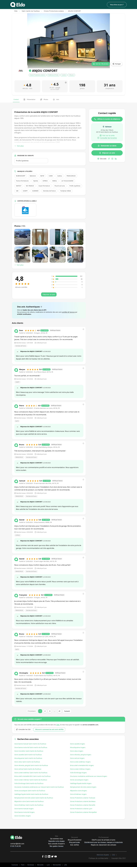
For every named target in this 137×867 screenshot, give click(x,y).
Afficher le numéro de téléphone (108, 119)
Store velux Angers (76, 751)
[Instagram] (112, 159)
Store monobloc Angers (22, 816)
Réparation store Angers (78, 791)
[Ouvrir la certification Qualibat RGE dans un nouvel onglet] (25, 210)
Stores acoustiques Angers (79, 780)
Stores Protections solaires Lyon (81, 809)
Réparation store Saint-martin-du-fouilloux (29, 801)
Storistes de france (20, 346)
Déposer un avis (108, 153)
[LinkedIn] (116, 159)
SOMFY (17, 382)
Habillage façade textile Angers (80, 783)
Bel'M (17, 421)
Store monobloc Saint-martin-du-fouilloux (28, 751)
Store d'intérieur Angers (78, 794)
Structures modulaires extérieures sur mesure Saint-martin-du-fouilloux (39, 787)
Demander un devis (108, 146)
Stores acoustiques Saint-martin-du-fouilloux (29, 791)
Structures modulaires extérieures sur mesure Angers (88, 776)
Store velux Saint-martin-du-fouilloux (27, 762)
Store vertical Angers (77, 758)
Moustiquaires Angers (77, 747)
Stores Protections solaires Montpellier (83, 812)
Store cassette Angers (77, 744)
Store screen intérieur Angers (80, 769)
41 (59, 711)
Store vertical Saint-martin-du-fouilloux (27, 769)
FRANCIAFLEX (19, 457)
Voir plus (20, 146)
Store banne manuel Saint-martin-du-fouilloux (30, 744)
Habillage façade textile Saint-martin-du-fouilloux (31, 794)
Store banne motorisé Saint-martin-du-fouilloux (30, 747)
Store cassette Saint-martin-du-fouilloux (28, 755)
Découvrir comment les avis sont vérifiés (49, 729)
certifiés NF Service (68, 312)
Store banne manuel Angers (24, 809)
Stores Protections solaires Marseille (82, 805)
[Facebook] (109, 159)
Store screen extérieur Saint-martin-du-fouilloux (30, 773)
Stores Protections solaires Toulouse (82, 798)
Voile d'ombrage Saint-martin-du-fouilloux (28, 783)
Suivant (67, 711)
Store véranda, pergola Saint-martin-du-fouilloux (31, 765)
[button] (83, 329)
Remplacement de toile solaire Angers (83, 787)
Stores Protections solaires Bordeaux (82, 801)
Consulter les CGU (24, 729)
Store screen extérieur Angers (80, 762)
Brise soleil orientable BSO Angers (82, 765)
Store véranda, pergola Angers (80, 755)
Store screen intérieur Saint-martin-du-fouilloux (30, 780)
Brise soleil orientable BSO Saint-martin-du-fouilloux (32, 776)
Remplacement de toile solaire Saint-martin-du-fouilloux (33, 798)
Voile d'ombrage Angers (78, 773)
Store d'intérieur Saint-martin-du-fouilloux (28, 805)
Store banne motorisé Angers (24, 812)
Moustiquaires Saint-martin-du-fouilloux (28, 758)
